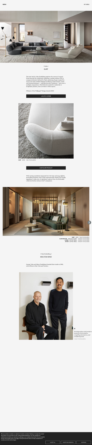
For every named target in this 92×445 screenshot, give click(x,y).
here (18, 438)
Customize (83, 442)
